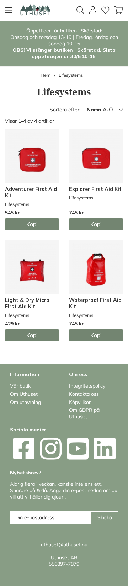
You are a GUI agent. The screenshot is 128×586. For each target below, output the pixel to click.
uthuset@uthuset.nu (64, 544)
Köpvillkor (80, 402)
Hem (45, 75)
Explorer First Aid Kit (95, 189)
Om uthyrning (25, 402)
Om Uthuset (24, 394)
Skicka (104, 517)
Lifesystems (71, 75)
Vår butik (20, 386)
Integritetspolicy (87, 386)
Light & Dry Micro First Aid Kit (27, 303)
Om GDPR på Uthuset (84, 413)
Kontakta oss (84, 394)
